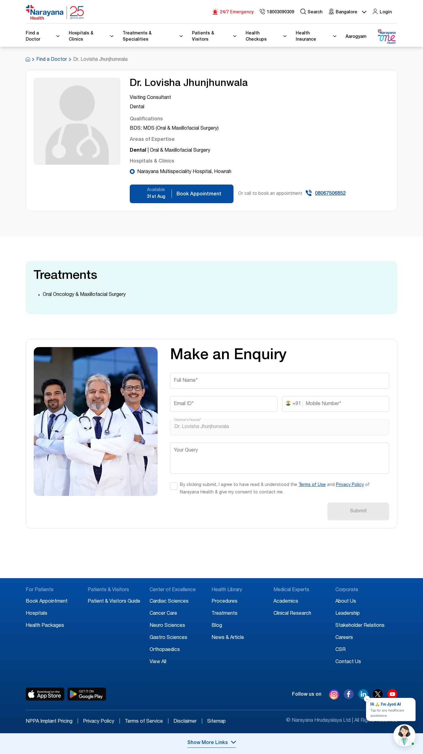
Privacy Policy (350, 485)
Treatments (225, 613)
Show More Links (207, 743)
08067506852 (330, 193)
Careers (344, 638)
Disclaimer (188, 721)
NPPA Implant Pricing (52, 721)
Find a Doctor (51, 59)
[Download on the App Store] (45, 694)
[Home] (55, 12)
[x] (378, 697)
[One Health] (386, 36)
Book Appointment (47, 601)
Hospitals (36, 613)
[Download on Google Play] (87, 694)
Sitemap (216, 721)
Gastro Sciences (168, 638)
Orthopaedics (165, 650)
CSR (340, 650)
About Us (345, 601)
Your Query (186, 450)
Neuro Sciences (167, 625)
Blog (217, 625)
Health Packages (45, 625)
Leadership (347, 613)
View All (158, 662)
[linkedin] (363, 697)
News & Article (228, 638)
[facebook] (349, 697)
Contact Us (348, 662)
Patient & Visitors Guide (114, 601)
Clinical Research (292, 613)
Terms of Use (312, 485)
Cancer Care (163, 613)
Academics (285, 601)
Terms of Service (147, 721)
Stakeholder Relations (360, 625)
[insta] (334, 696)
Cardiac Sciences (169, 601)
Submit (358, 511)
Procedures (225, 601)
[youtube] (392, 697)
